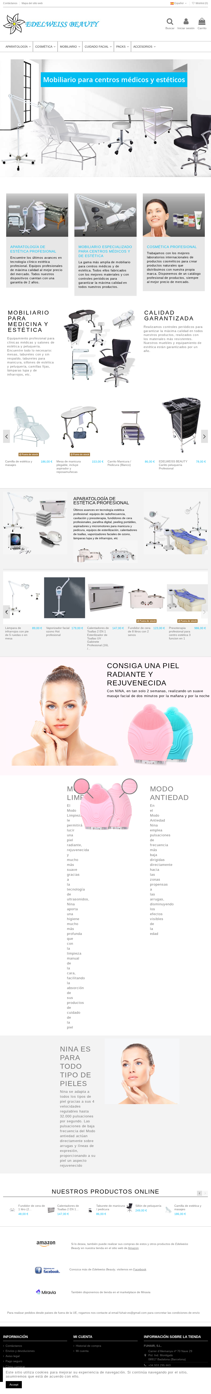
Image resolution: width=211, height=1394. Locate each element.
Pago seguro (14, 1361)
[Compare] (29, 456)
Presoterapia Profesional (54, 629)
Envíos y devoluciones (20, 1351)
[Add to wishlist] (23, 456)
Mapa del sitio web (32, 3)
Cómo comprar (15, 1366)
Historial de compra (88, 1345)
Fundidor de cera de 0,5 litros (180, 629)
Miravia (145, 1292)
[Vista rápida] (34, 456)
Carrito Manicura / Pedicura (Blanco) (17, 463)
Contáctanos (10, 3)
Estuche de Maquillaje (173, 461)
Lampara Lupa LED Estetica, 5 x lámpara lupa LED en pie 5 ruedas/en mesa (17, 634)
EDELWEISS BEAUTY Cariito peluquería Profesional (70, 465)
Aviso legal (13, 1356)
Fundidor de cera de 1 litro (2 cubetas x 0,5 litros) (139, 633)
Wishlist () (201, 3)
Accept (13, 1384)
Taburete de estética (148, 1205)
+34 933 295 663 (159, 1365)
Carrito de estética (108, 1205)
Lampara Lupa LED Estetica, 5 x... (31, 1207)
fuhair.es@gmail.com (133, 1312)
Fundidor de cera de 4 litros (98, 629)
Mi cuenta (82, 1351)
